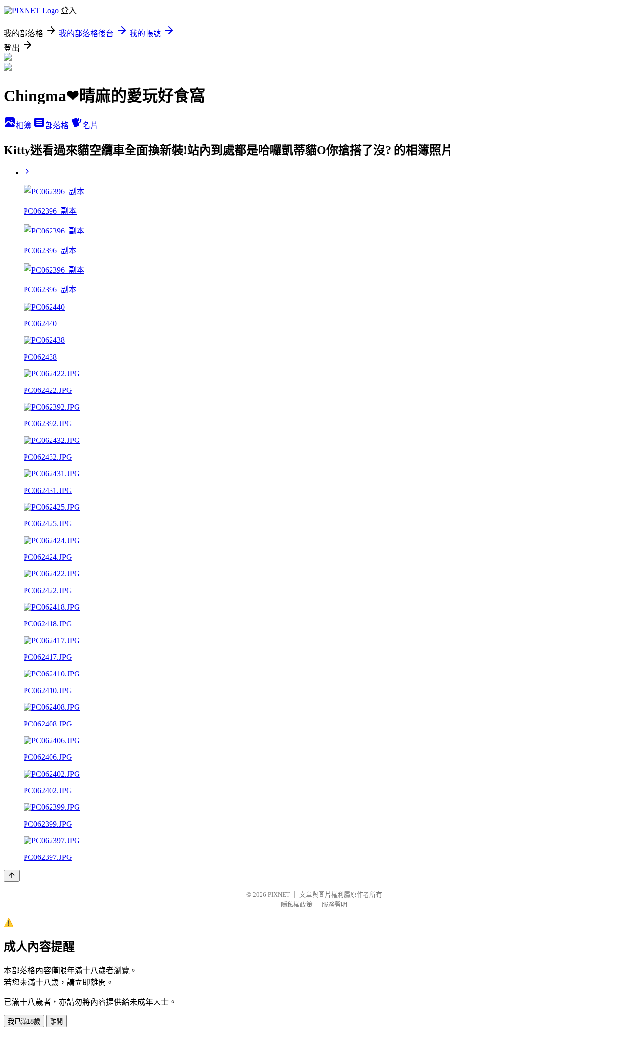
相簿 (24, 125)
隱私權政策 (297, 904)
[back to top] (12, 876)
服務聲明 (334, 904)
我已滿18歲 (24, 1021)
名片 (90, 125)
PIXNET (279, 894)
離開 (56, 1021)
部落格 (58, 125)
